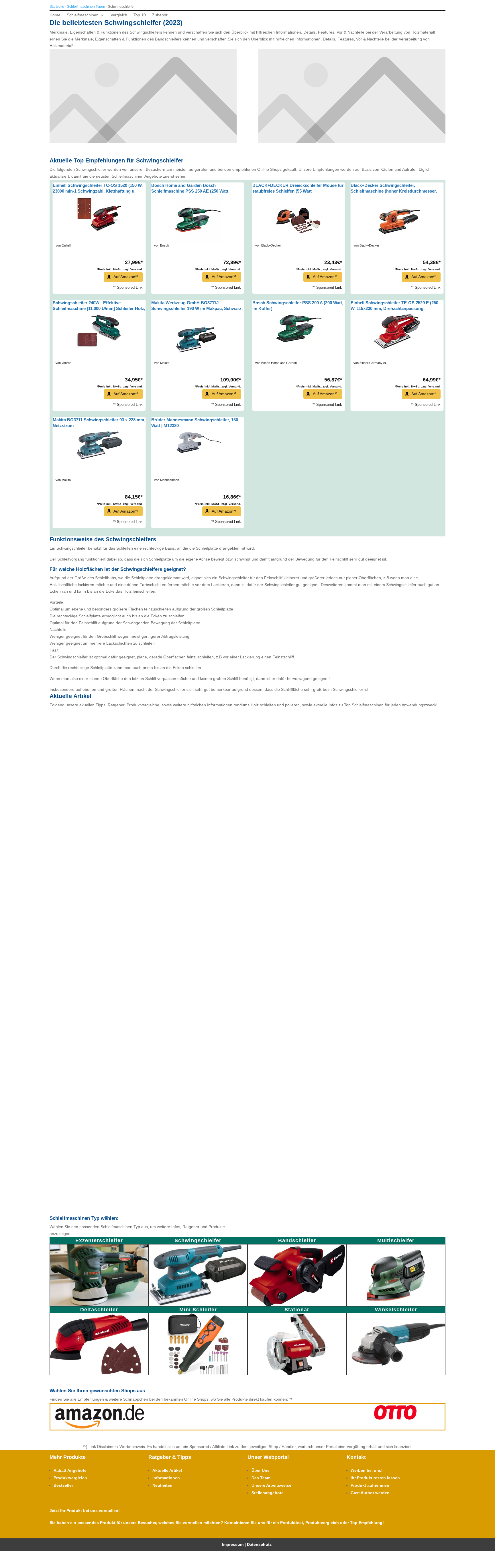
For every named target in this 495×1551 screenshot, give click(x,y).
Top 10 (139, 15)
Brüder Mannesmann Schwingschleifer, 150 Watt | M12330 (194, 422)
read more (71, 879)
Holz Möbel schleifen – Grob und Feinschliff (118, 976)
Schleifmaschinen (83, 15)
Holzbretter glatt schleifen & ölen (106, 1038)
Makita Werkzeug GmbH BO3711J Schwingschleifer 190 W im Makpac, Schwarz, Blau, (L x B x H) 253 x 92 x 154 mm (197, 305)
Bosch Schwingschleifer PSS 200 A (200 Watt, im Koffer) (297, 305)
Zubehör (160, 15)
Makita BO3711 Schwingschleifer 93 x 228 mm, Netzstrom (99, 422)
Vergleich (119, 15)
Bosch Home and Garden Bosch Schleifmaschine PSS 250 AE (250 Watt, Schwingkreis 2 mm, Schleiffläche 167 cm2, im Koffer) (197, 188)
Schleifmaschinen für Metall (101, 915)
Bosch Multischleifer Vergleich (98, 717)
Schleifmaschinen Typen (86, 7)
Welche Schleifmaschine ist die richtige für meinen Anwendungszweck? (148, 1162)
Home (55, 15)
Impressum (232, 1544)
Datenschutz (260, 1544)
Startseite (57, 7)
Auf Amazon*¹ (125, 276)
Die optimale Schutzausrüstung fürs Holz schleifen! (126, 1100)
